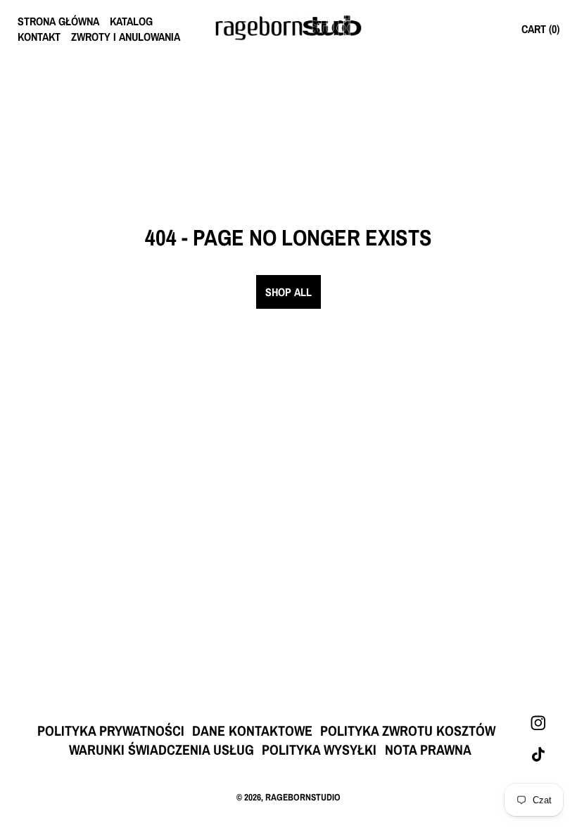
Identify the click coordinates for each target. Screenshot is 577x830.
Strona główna (58, 21)
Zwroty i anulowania (125, 36)
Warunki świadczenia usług (161, 749)
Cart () (540, 29)
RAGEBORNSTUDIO (303, 797)
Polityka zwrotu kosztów (407, 730)
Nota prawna (428, 749)
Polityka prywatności (110, 730)
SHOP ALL (288, 292)
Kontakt (39, 36)
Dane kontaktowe (252, 730)
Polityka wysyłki (319, 749)
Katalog (131, 21)
